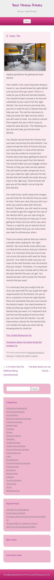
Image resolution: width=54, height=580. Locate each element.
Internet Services (13, 453)
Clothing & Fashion (14, 422)
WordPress (26, 574)
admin (35, 356)
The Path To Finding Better (17, 509)
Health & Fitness (13, 442)
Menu (27, 21)
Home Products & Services (17, 449)
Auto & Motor (12, 415)
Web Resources (12, 490)
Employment (11, 425)
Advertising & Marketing (16, 408)
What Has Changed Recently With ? (21, 527)
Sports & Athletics (13, 480)
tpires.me (46, 574)
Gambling (10, 439)
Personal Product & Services (18, 463)
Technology (11, 483)
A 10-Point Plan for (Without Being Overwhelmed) (13, 370)
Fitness (9, 432)
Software (10, 477)
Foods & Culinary (13, 435)
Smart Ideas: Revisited (15, 513)
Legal (8, 456)
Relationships (12, 473)
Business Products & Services (18, 418)
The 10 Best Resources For (19, 335)
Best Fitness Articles (27, 5)
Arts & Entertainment (15, 411)
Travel (9, 487)
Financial (10, 429)
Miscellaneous (12, 459)
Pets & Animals (12, 466)
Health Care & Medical (15, 446)
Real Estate (11, 470)
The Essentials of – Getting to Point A (22, 523)
